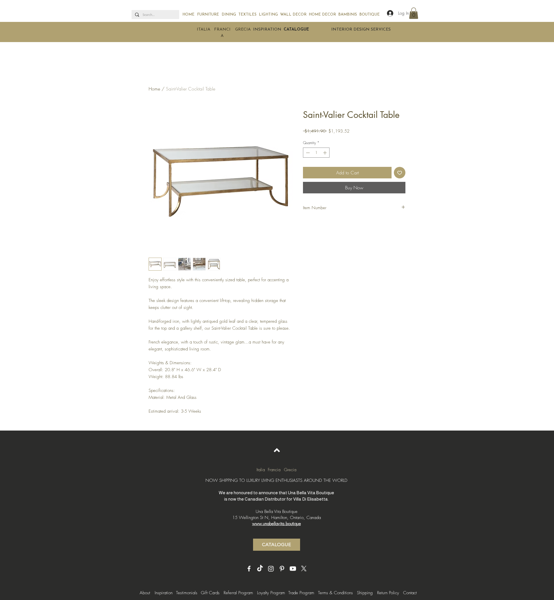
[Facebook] (249, 568)
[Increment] (325, 153)
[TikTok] (260, 568)
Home (154, 89)
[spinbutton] (316, 153)
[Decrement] (307, 153)
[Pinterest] (282, 568)
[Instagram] (271, 568)
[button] (413, 13)
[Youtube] (293, 568)
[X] (304, 568)
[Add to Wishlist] (399, 172)
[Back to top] (277, 450)
